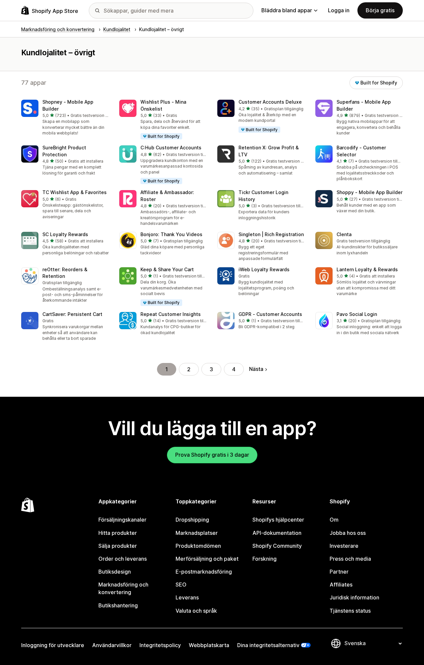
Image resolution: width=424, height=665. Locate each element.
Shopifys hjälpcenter (278, 519)
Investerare (344, 545)
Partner (339, 571)
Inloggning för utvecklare (52, 645)
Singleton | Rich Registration (271, 234)
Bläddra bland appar (286, 10)
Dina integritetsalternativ (268, 645)
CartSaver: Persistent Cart (72, 314)
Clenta (344, 234)
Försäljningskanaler (122, 519)
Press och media (350, 558)
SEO (181, 584)
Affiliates (341, 584)
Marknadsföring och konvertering (123, 588)
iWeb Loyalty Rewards (264, 269)
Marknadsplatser (197, 533)
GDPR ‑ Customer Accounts (270, 314)
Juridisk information (354, 597)
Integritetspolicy (160, 645)
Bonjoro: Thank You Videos (171, 234)
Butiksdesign (114, 571)
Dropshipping (192, 519)
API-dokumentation (276, 533)
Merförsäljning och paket (207, 558)
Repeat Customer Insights (170, 314)
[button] (65, 118)
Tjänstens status (350, 610)
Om (334, 519)
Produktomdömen (198, 545)
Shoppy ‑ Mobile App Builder (369, 192)
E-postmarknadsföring (204, 571)
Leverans (187, 597)
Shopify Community (277, 545)
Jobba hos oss (348, 533)
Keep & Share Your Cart (167, 269)
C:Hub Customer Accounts (170, 147)
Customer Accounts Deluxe (270, 102)
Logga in (338, 10)
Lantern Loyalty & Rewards (367, 269)
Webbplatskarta (209, 645)
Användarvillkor (112, 645)
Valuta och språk (196, 610)
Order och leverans (122, 558)
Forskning (264, 558)
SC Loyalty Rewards (65, 234)
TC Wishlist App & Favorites (74, 192)
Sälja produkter (117, 545)
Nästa (256, 369)
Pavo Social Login (357, 314)
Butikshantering (118, 605)
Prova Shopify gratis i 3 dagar (212, 454)
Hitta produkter (117, 533)
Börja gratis (380, 10)
